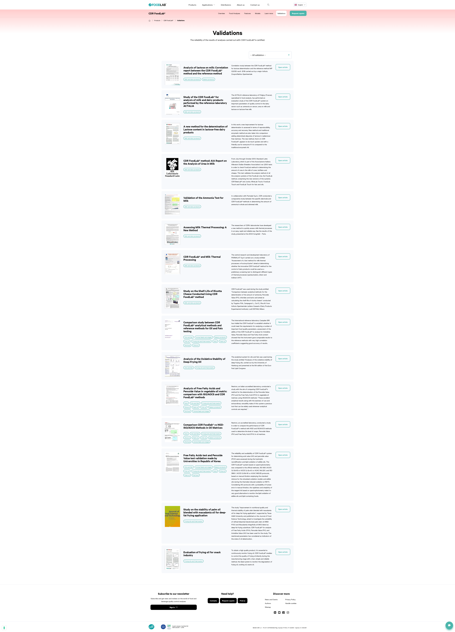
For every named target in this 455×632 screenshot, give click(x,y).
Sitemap (268, 607)
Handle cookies (290, 603)
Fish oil (187, 341)
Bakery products (208, 79)
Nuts (215, 341)
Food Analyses (234, 13)
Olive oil (196, 345)
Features (247, 13)
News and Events (271, 599)
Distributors (226, 4)
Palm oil (222, 341)
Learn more (269, 13)
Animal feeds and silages (204, 337)
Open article (283, 67)
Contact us (255, 4)
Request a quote (298, 13)
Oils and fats (189, 337)
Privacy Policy (290, 599)
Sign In (172, 607)
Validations (281, 13)
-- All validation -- (258, 55)
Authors (268, 603)
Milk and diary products (192, 79)
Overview (221, 13)
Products (192, 4)
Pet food (187, 345)
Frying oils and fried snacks (201, 341)
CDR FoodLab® (157, 13)
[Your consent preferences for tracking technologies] (4, 628)
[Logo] (157, 4)
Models (257, 13)
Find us (242, 600)
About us (240, 4)
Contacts (213, 600)
